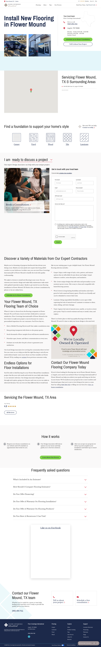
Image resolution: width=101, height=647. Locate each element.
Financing (85, 629)
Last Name (78, 180)
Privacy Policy (83, 227)
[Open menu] (97, 643)
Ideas (44, 5)
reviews (24, 357)
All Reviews (10, 412)
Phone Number (79, 188)
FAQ (96, 1)
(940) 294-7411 (72, 24)
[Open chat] (94, 643)
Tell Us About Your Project (78, 44)
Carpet (53, 627)
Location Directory (88, 627)
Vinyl (53, 632)
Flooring (38, 5)
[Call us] (64, 22)
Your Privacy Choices (56, 645)
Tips (50, 5)
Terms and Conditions (73, 227)
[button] (50, 479)
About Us (92, 1)
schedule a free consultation (65, 173)
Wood (53, 634)
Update (16, 1)
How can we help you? (60, 204)
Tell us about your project (58, 601)
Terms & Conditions (71, 645)
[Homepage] (15, 625)
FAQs (84, 634)
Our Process (57, 5)
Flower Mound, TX (10, 1)
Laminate (54, 629)
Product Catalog (71, 629)
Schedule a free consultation (83, 601)
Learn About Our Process (50, 457)
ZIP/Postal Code (58, 196)
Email (56, 188)
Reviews (69, 639)
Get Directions (31, 629)
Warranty (85, 632)
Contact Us (86, 637)
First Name (57, 180)
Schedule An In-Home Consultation (78, 39)
